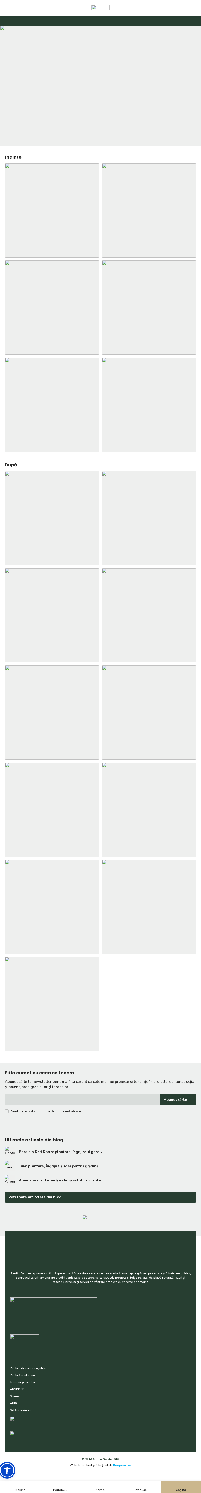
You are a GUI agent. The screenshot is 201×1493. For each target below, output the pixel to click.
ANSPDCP (17, 1389)
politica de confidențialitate (59, 1111)
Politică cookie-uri (22, 1375)
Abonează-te (175, 1099)
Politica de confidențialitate (29, 1368)
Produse (141, 1490)
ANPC (14, 1403)
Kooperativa (122, 1465)
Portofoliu (60, 1490)
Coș (181, 1490)
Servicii (100, 1490)
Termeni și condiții (22, 1382)
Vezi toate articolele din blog (35, 1197)
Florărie (20, 1490)
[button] (7, 1470)
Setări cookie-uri (21, 1410)
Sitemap (16, 1396)
